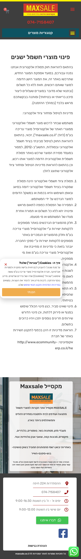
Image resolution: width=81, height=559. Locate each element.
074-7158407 (40, 22)
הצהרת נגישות (37, 546)
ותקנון (38, 284)
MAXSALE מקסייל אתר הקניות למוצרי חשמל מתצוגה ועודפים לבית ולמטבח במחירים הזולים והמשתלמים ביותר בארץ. (41, 414)
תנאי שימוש (29, 284)
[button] (72, 9)
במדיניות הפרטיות (51, 284)
